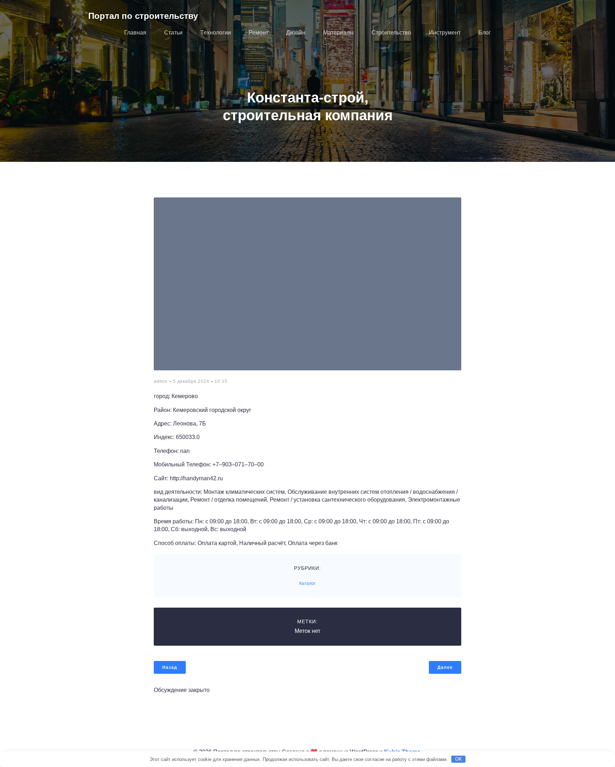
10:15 (221, 381)
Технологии (215, 33)
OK (458, 759)
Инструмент (445, 33)
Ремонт (258, 33)
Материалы (338, 33)
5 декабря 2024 (191, 381)
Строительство (391, 33)
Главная (135, 33)
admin (161, 381)
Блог (484, 33)
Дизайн (295, 33)
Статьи (173, 33)
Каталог (307, 583)
